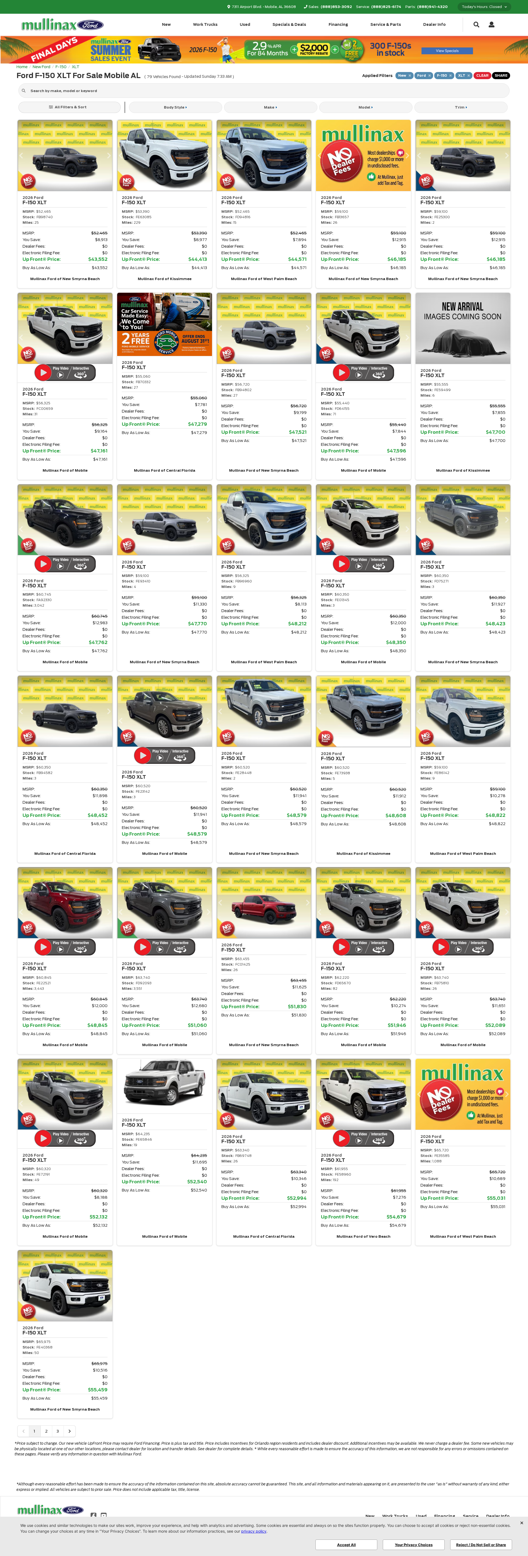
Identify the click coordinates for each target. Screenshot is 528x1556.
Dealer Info (434, 25)
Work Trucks (205, 25)
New (166, 25)
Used (245, 25)
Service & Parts (385, 25)
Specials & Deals (289, 25)
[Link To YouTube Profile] (103, 1515)
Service (471, 1516)
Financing (338, 25)
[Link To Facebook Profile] (94, 1515)
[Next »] (69, 1431)
